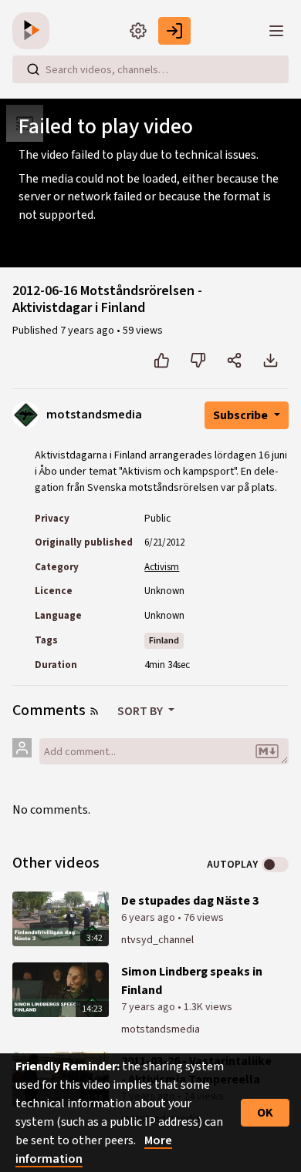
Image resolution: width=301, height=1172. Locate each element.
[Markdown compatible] (267, 751)
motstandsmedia (160, 1029)
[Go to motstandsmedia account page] (25, 413)
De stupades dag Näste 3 (190, 900)
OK (265, 1112)
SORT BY (141, 711)
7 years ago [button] (88, 330)
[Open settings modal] (138, 31)
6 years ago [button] (149, 917)
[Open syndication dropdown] (94, 711)
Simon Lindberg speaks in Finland (191, 981)
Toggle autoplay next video (275, 864)
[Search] (33, 69)
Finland (164, 640)
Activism (161, 567)
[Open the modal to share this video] (234, 360)
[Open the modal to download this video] (270, 360)
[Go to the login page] (174, 31)
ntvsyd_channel (157, 940)
